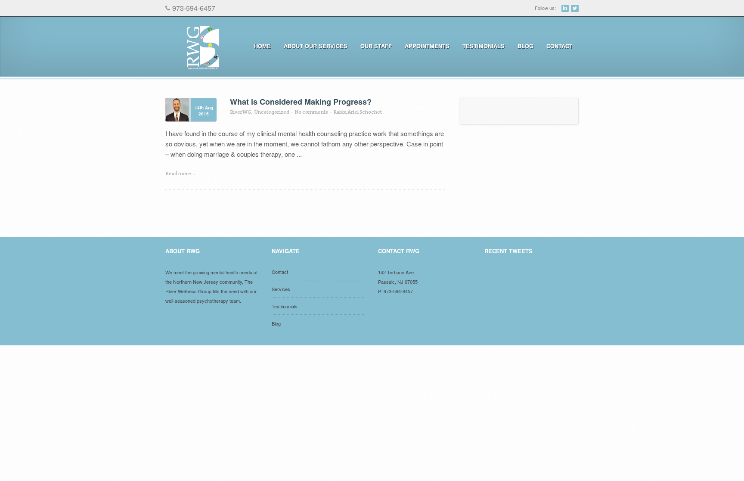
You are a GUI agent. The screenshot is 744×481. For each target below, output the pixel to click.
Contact (559, 46)
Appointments (424, 46)
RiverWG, (241, 112)
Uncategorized (271, 112)
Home (262, 46)
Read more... (180, 173)
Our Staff (376, 46)
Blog (525, 46)
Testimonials (483, 46)
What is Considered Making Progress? (301, 101)
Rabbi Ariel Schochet (357, 112)
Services (281, 288)
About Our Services (312, 46)
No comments (311, 112)
